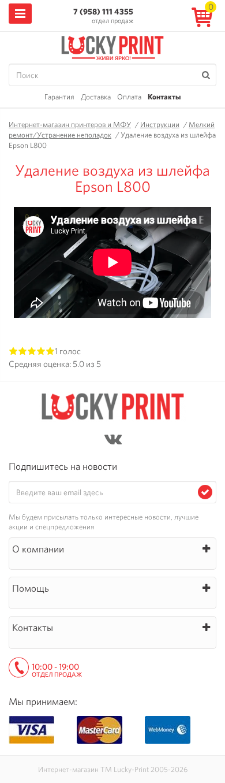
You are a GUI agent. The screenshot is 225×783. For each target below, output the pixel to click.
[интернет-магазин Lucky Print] (112, 46)
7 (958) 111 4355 (103, 11)
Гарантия (59, 97)
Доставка (96, 97)
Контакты (164, 97)
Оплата (129, 97)
